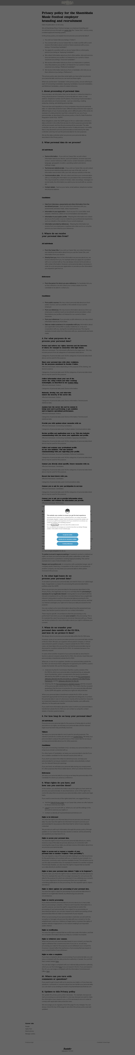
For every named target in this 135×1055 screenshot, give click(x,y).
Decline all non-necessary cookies (67, 539)
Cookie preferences (67, 543)
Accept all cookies (67, 534)
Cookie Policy (54, 524)
